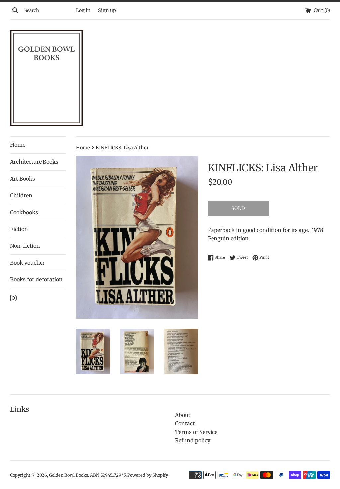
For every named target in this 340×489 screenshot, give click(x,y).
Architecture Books (34, 161)
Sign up (107, 10)
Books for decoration (36, 279)
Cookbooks (24, 212)
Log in (83, 10)
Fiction (19, 229)
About (182, 415)
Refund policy (192, 440)
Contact (185, 423)
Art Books (22, 178)
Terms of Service (196, 432)
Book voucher (27, 262)
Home (17, 144)
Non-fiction (25, 246)
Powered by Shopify (148, 475)
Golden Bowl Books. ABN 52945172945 (87, 475)
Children (21, 195)
